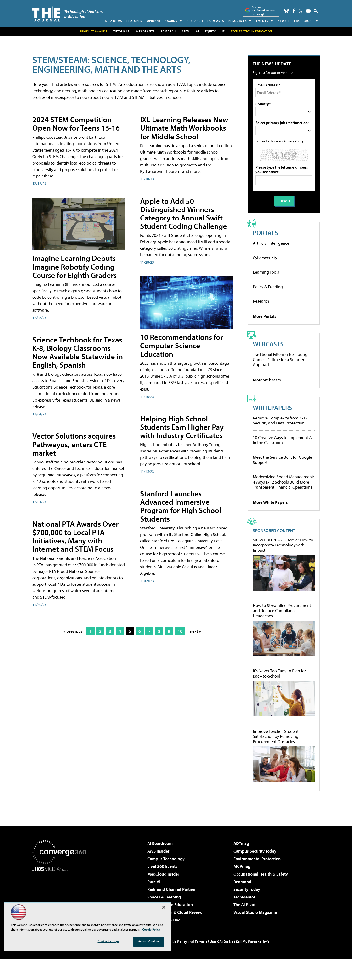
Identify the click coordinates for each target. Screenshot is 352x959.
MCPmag (241, 866)
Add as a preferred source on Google (263, 10)
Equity (210, 31)
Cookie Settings (108, 941)
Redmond (242, 881)
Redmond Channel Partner (171, 889)
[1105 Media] (61, 895)
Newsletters (289, 20)
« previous (73, 631)
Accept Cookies (148, 941)
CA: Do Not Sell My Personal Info (243, 941)
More (308, 20)
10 (180, 631)
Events (262, 20)
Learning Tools (266, 272)
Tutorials (121, 31)
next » (195, 631)
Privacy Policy (294, 141)
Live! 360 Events (162, 866)
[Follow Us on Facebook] (293, 10)
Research (195, 20)
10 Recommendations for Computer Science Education (181, 345)
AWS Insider (158, 851)
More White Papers (270, 502)
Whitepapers (272, 407)
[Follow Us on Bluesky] (286, 11)
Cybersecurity (265, 257)
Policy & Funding (268, 286)
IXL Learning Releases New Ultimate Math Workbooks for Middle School (184, 128)
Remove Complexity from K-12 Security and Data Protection (280, 420)
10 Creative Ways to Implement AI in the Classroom (283, 440)
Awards (171, 20)
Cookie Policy (176, 941)
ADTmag (241, 843)
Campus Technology (166, 858)
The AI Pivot (244, 904)
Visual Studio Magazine (255, 912)
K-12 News (113, 20)
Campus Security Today (254, 851)
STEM (186, 31)
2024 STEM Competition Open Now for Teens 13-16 (76, 123)
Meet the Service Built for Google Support (282, 459)
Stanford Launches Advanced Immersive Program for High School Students (180, 506)
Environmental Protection (257, 858)
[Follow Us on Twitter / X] (301, 11)
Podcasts (215, 20)
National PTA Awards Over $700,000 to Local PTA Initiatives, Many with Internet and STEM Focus (75, 536)
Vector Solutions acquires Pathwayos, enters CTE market (74, 444)
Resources (237, 20)
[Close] (164, 907)
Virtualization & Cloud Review (174, 912)
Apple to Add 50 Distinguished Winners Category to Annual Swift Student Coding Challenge (183, 213)
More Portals (264, 316)
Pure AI (153, 881)
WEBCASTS (268, 344)
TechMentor (244, 897)
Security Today (246, 889)
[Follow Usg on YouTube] (308, 11)
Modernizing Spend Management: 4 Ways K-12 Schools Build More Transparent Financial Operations (283, 482)
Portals (265, 232)
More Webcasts (267, 380)
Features (134, 20)
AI (197, 31)
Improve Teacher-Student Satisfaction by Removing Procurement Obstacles (276, 736)
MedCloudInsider (163, 874)
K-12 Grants (145, 31)
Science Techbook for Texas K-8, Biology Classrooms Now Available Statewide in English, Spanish (77, 352)
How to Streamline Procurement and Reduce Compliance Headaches (282, 610)
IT (223, 31)
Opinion (153, 20)
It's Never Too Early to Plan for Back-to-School (279, 673)
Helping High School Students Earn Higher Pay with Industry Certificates (182, 427)
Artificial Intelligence (271, 243)
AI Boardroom (160, 843)
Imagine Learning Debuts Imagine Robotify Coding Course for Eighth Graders (74, 266)
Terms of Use (205, 941)
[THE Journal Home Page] (67, 14)
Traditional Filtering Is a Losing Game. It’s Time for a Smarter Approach (280, 359)
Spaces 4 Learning (164, 897)
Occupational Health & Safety (260, 874)
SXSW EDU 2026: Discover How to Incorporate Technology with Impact (283, 545)
